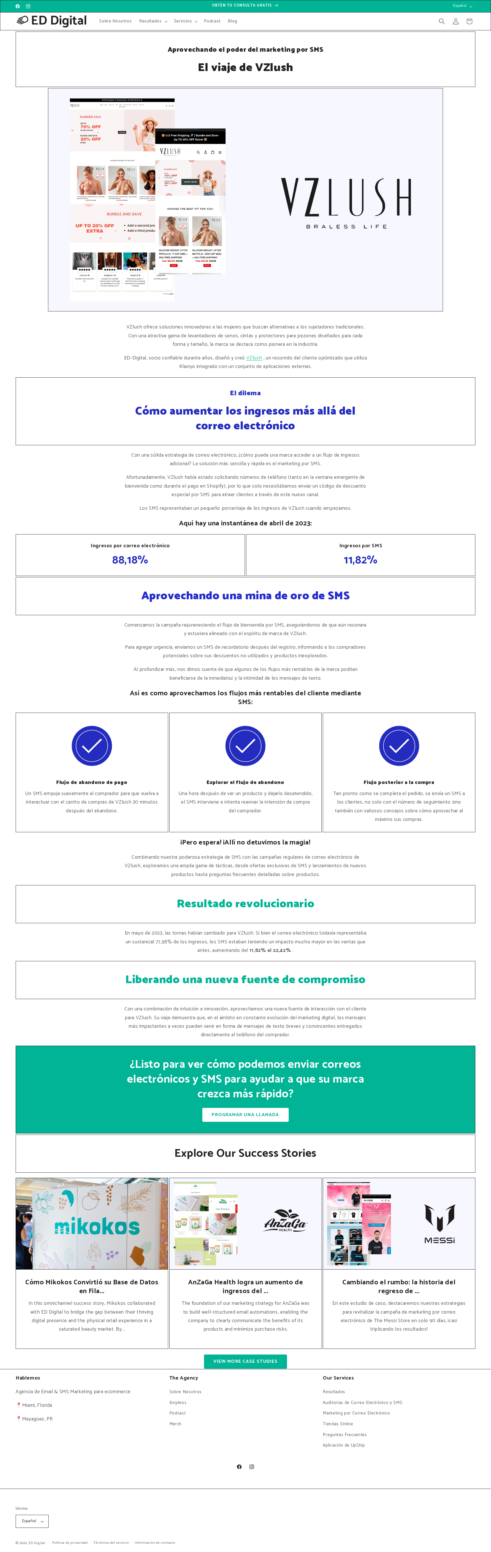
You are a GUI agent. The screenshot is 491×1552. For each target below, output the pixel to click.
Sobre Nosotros (185, 1392)
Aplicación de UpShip (344, 1445)
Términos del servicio (111, 1543)
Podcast (177, 1413)
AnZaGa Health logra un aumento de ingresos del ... (245, 1287)
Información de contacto (155, 1543)
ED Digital (37, 1543)
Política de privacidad (70, 1543)
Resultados (334, 1392)
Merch (175, 1424)
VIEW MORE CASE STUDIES (245, 1361)
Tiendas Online (338, 1424)
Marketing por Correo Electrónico (356, 1413)
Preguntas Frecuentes (345, 1434)
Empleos (178, 1402)
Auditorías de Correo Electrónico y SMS (362, 1402)
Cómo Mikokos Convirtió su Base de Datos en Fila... (91, 1287)
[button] (153, 21)
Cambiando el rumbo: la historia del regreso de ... (399, 1287)
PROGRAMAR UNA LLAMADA (245, 1115)
